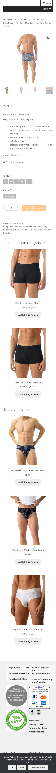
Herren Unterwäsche (23, 226)
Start (9, 19)
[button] (48, 38)
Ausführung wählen (28, 314)
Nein (22, 767)
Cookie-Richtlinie (18, 679)
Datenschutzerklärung (20, 673)
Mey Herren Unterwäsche (31, 229)
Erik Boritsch (37, 752)
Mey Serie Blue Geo (24, 23)
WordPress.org (36, 731)
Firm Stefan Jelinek (15, 752)
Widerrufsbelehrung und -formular (42, 681)
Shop (16, 19)
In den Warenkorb (34, 207)
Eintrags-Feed (36, 724)
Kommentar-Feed (38, 727)
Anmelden (34, 720)
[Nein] (52, 763)
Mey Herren (26, 19)
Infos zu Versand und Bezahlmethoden (41, 670)
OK (12, 767)
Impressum (14, 667)
